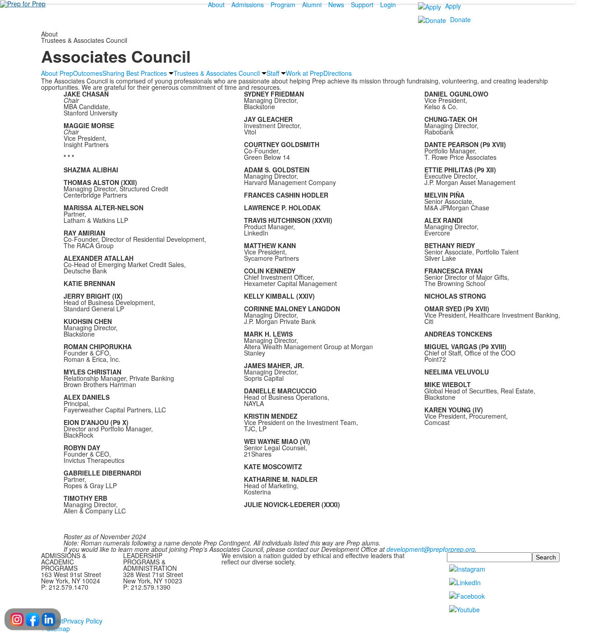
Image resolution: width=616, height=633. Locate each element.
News (336, 4)
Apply (453, 5)
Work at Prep (304, 73)
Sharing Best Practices (134, 73)
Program (283, 4)
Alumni (312, 4)
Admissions (247, 4)
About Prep (57, 73)
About (216, 4)
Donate (460, 19)
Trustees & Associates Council (217, 73)
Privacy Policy (82, 620)
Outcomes (87, 73)
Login (388, 4)
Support (362, 4)
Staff (273, 73)
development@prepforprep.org (430, 549)
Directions (337, 73)
